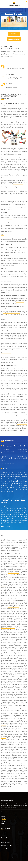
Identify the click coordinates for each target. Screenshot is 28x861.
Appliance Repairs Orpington (8, 603)
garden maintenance (18, 300)
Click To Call (14, 33)
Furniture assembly (6, 281)
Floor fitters (4, 268)
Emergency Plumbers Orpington (9, 734)
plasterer (6, 215)
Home (3, 816)
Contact (4, 823)
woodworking (13, 187)
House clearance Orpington (15, 783)
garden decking (7, 312)
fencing (25, 324)
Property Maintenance (13, 606)
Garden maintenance (7, 295)
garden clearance (20, 295)
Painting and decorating (7, 198)
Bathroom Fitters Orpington (17, 581)
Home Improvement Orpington (15, 558)
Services (4, 818)
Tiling (2, 234)
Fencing (3, 319)
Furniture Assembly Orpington (19, 765)
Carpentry (4, 187)
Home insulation (5, 343)
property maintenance (18, 127)
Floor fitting (4, 271)
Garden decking (5, 306)
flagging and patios (15, 306)
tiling (2, 239)
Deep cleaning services (7, 222)
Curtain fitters (5, 255)
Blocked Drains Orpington (14, 715)
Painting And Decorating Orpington (17, 700)
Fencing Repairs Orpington (7, 568)
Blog (3, 821)
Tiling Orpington (13, 590)
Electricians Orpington (14, 572)
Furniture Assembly (12, 768)
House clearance (6, 353)
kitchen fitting (4, 401)
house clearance (5, 357)
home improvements (22, 423)
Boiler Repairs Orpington (19, 632)
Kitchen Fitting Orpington (8, 627)
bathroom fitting (12, 365)
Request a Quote (15, 39)
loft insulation (23, 164)
